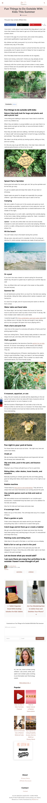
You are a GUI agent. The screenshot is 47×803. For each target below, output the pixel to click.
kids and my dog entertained (23, 487)
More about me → (25, 683)
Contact (25, 791)
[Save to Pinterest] (1, 405)
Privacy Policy (25, 778)
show (14, 104)
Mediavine (35, 799)
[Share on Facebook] (1, 400)
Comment (40, 638)
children (31, 572)
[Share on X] (1, 403)
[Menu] (2, 3)
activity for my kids (38, 343)
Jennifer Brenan (12, 566)
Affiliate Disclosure (25, 781)
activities (19, 572)
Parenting (6, 569)
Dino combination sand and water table (30, 318)
